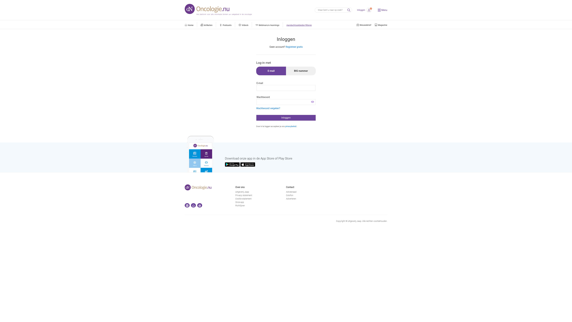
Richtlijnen (240, 205)
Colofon (289, 195)
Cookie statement (243, 199)
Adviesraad (291, 192)
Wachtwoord (263, 97)
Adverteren (291, 199)
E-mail (260, 83)
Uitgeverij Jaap (242, 192)
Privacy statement (243, 195)
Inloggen (361, 10)
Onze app (239, 202)
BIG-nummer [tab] (301, 70)
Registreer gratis (294, 46)
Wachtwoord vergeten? (268, 108)
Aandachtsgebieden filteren (299, 25)
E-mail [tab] (271, 70)
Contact (290, 187)
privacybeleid (290, 126)
